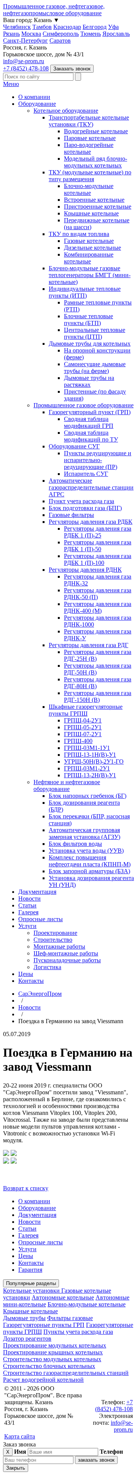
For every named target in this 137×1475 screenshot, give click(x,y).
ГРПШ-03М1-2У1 (87, 768)
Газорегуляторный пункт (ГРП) (90, 412)
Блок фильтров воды (75, 843)
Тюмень (90, 33)
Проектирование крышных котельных (53, 1352)
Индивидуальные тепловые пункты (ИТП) (85, 292)
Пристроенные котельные (97, 206)
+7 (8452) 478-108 (26, 68)
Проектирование (55, 933)
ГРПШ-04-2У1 (83, 720)
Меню (11, 84)
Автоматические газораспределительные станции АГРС (91, 487)
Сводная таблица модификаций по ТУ (91, 436)
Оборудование (37, 103)
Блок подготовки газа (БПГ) (85, 508)
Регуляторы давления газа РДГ (88, 645)
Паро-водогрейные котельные (88, 148)
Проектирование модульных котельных (54, 1345)
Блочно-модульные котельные (88, 189)
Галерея (28, 912)
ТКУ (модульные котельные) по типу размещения (90, 175)
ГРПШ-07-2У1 (83, 734)
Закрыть (15, 1468)
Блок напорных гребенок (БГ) (87, 796)
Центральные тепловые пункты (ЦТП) (94, 333)
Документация (37, 891)
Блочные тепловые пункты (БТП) (88, 319)
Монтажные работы (59, 946)
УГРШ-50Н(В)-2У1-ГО (94, 761)
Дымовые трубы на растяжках (89, 381)
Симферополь (61, 33)
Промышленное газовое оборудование (83, 405)
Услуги (27, 926)
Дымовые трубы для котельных (90, 343)
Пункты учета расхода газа (78, 1331)
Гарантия (30, 1269)
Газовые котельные (89, 241)
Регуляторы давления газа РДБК (90, 521)
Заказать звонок (72, 69)
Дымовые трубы (24, 1318)
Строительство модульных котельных (52, 1359)
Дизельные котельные (92, 247)
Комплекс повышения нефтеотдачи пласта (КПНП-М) (90, 860)
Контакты (31, 980)
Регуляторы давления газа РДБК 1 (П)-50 (97, 545)
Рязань (11, 33)
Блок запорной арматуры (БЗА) (89, 871)
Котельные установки (32, 1290)
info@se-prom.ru (23, 61)
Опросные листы (40, 919)
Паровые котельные (90, 138)
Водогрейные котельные (96, 131)
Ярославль (116, 33)
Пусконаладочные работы (67, 960)
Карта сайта (19, 1436)
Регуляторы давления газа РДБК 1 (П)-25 (97, 532)
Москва (31, 33)
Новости (29, 898)
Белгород (95, 27)
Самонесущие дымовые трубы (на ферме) (95, 367)
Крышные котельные (91, 213)
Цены (25, 974)
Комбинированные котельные (88, 258)
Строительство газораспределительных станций (66, 1373)
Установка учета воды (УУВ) (86, 850)
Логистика (47, 967)
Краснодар (67, 27)
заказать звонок (96, 1460)
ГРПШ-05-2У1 (83, 727)
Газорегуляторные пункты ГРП (43, 1325)
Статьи (27, 905)
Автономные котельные (63, 1297)
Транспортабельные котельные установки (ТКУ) (89, 121)
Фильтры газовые (70, 1318)
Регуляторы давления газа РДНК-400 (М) (97, 607)
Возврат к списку (25, 1188)
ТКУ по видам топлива (79, 234)
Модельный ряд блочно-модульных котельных (95, 162)
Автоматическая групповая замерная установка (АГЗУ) (84, 833)
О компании (34, 97)
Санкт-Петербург (25, 40)
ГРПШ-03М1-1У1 (87, 748)
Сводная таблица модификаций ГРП (88, 422)
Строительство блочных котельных (49, 1366)
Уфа (113, 27)
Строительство (52, 939)
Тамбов (42, 27)
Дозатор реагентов (27, 1338)
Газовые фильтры (71, 515)
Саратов (60, 40)
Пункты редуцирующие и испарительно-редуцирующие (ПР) (97, 460)
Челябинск (17, 27)
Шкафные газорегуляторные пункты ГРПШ (86, 710)
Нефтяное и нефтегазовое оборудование (66, 785)
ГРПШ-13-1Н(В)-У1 (90, 754)
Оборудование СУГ (74, 446)
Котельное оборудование (65, 110)
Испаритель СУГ (86, 473)
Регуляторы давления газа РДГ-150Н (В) (97, 696)
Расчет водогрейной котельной (43, 1379)
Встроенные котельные (94, 199)
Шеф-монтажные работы (65, 953)
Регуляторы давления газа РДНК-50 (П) (97, 593)
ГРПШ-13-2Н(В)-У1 (90, 775)
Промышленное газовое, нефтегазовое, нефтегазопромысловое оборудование (54, 9)
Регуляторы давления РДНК (85, 569)
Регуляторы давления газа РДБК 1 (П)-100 (97, 559)
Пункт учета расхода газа (81, 501)
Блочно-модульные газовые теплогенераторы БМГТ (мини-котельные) (90, 275)
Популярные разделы (31, 1283)
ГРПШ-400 (78, 741)
